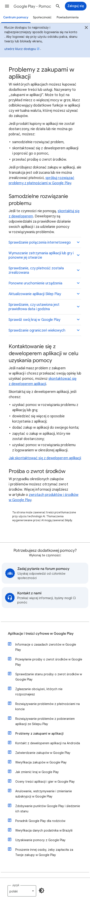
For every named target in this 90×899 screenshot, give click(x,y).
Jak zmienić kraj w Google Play (37, 772)
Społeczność (42, 17)
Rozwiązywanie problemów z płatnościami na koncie (47, 706)
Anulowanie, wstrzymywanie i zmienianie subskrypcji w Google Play (43, 793)
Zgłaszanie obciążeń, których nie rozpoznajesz (38, 691)
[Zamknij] (86, 28)
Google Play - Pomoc (32, 6)
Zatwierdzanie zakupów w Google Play (42, 753)
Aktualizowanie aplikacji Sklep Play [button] (35, 294)
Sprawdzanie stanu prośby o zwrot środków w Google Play (48, 676)
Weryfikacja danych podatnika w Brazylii (44, 830)
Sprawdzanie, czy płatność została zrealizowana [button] (36, 270)
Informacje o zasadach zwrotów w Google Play (45, 647)
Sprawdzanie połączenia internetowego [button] (40, 242)
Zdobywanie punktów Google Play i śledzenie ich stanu (47, 808)
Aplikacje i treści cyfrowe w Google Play (41, 633)
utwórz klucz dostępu (20, 49)
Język (15, 885)
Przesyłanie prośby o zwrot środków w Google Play (48, 662)
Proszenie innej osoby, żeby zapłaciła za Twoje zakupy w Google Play (44, 852)
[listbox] (21, 891)
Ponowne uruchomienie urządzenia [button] (35, 283)
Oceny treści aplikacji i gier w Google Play (45, 782)
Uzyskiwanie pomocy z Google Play (40, 840)
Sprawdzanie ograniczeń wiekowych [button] (37, 330)
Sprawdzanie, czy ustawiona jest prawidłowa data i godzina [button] (34, 307)
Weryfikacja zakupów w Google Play (41, 762)
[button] (7, 6)
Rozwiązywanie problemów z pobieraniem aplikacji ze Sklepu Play (45, 721)
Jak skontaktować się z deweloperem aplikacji (45, 458)
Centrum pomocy (15, 17)
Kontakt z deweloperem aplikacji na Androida (47, 743)
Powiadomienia (68, 17)
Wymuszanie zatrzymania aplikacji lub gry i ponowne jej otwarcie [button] (41, 255)
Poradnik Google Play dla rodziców (40, 821)
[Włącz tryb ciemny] (41, 890)
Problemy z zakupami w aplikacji (39, 734)
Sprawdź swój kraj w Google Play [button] (34, 320)
